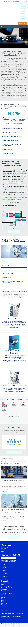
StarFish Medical (14, 318)
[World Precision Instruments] (14, 377)
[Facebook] (7, 558)
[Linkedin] (2, 558)
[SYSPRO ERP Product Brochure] (14, 342)
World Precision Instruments (14, 385)
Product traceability (6, 63)
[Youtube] (12, 558)
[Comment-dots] (15, 558)
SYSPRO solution (7, 84)
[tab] (14, 128)
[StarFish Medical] (14, 310)
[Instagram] (10, 558)
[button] (23, 4)
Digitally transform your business (11, 191)
